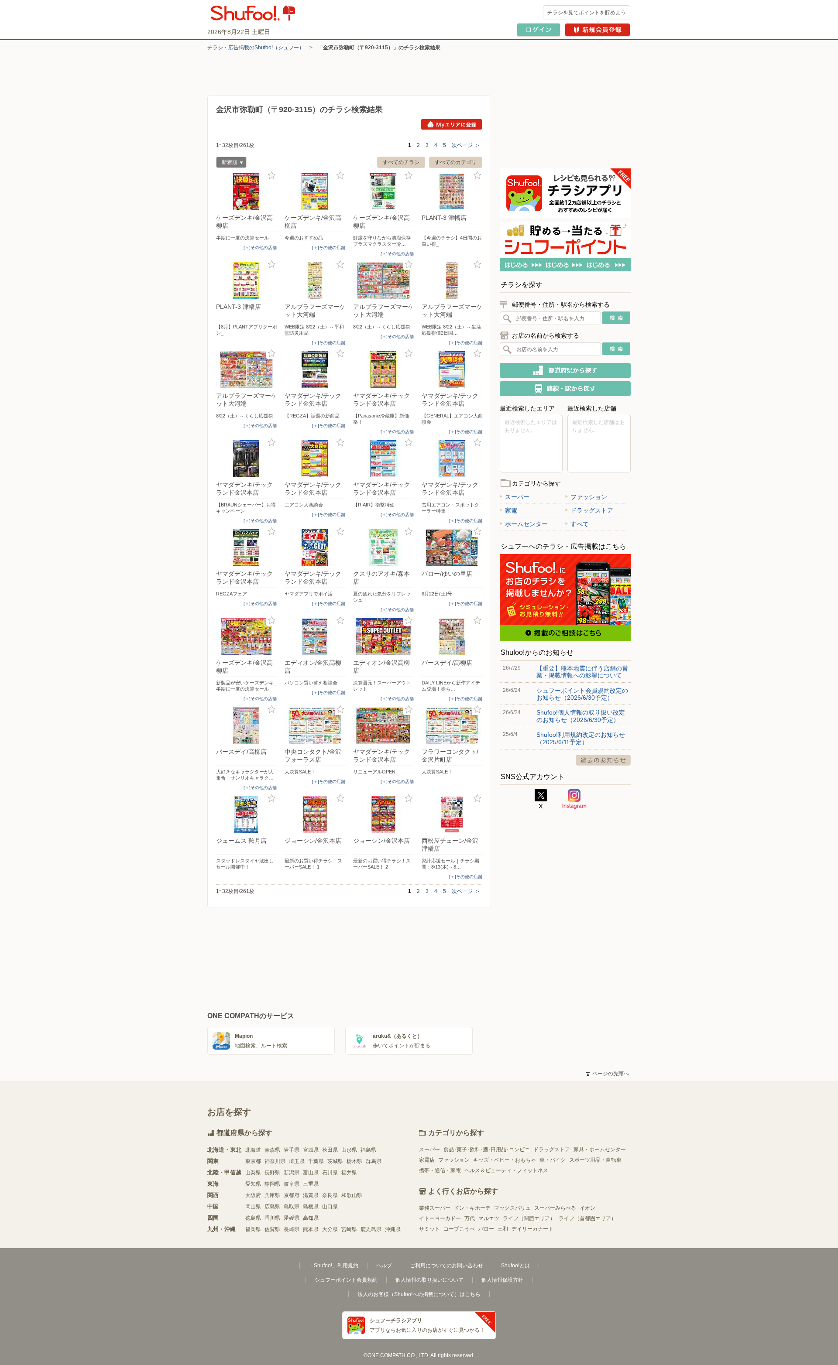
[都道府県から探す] (565, 370)
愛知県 (253, 1184)
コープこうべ (459, 1229)
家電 (511, 510)
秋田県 (330, 1150)
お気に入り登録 (271, 175)
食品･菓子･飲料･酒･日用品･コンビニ (486, 1149)
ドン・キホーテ (472, 1208)
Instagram (574, 799)
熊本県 (311, 1229)
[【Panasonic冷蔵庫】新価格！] (383, 369)
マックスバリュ (512, 1208)
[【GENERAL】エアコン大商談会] (452, 369)
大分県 (330, 1229)
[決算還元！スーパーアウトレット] (383, 636)
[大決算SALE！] (315, 725)
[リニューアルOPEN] (383, 725)
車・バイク (552, 1160)
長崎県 (291, 1229)
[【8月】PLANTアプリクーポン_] (246, 280)
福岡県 (253, 1229)
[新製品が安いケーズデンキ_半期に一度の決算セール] (246, 636)
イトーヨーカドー (440, 1218)
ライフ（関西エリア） (529, 1218)
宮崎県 (349, 1229)
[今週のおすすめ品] (315, 191)
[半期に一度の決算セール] (246, 191)
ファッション (588, 496)
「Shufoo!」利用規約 (333, 1265)
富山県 (311, 1173)
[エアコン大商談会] (315, 458)
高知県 (311, 1218)
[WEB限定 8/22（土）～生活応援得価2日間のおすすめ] (452, 280)
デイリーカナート (532, 1229)
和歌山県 (351, 1195)
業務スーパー (434, 1208)
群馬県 (373, 1161)
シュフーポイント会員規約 (346, 1280)
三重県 (311, 1184)
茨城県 (335, 1161)
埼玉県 (297, 1161)
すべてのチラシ (401, 162)
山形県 (349, 1150)
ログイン (538, 30)
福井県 (349, 1173)
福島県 (368, 1150)
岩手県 (291, 1150)
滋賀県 (311, 1195)
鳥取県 (291, 1207)
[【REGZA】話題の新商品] (315, 369)
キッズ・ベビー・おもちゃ (504, 1160)
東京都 (253, 1161)
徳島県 (253, 1218)
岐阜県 (291, 1184)
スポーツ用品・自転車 (595, 1160)
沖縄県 (393, 1229)
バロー (486, 1229)
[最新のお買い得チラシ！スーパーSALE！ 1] (315, 814)
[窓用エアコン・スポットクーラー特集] (452, 458)
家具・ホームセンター (600, 1149)
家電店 (427, 1160)
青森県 (272, 1150)
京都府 (291, 1195)
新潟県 (291, 1173)
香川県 (272, 1218)
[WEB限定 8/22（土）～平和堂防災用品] (315, 280)
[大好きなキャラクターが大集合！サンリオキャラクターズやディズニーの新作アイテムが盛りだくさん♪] (246, 725)
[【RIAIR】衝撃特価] (383, 458)
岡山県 (253, 1207)
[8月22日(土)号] (452, 547)
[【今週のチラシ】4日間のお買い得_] (452, 191)
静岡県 (272, 1184)
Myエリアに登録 (451, 124)
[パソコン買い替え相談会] (315, 636)
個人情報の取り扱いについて (429, 1280)
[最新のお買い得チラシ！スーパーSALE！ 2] (383, 814)
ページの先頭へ (607, 1074)
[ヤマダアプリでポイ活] (315, 547)
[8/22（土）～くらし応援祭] (383, 280)
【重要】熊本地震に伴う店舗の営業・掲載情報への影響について (582, 672)
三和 (503, 1229)
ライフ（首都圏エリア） (587, 1218)
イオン (587, 1208)
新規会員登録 (597, 30)
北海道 (253, 1150)
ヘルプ (384, 1265)
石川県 (330, 1173)
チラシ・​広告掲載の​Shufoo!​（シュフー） (255, 47)
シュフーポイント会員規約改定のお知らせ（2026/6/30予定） (582, 694)
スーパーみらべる (555, 1208)
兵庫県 (272, 1195)
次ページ (466, 145)
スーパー (517, 496)
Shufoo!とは (515, 1265)
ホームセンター (526, 523)
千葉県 (316, 1161)
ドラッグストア (591, 510)
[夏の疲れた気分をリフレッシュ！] (383, 547)
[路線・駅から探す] (565, 388)
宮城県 (311, 1150)
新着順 (226, 163)
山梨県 (253, 1173)
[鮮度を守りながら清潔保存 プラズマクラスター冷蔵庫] (383, 191)
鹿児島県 (371, 1229)
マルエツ (488, 1218)
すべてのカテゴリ (456, 162)
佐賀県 (272, 1229)
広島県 (272, 1207)
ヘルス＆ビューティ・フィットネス (506, 1170)
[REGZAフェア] (246, 547)
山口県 (330, 1207)
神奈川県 (274, 1161)
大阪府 (253, 1195)
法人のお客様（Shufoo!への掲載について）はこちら (419, 1294)
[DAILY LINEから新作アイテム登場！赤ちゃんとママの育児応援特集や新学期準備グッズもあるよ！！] (452, 636)
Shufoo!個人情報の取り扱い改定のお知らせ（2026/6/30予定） (580, 716)
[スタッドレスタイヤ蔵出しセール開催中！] (246, 814)
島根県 (311, 1207)
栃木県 (354, 1161)
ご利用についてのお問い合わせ (446, 1265)
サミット (429, 1229)
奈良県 (330, 1195)
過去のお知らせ (603, 760)
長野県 (272, 1173)
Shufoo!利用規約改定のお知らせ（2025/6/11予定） (580, 738)
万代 (469, 1218)
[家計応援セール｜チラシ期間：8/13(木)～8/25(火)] (452, 814)
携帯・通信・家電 (440, 1170)
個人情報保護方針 (502, 1280)
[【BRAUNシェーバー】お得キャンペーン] (246, 458)
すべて (579, 523)
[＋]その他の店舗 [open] (260, 247)
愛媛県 (291, 1218)
